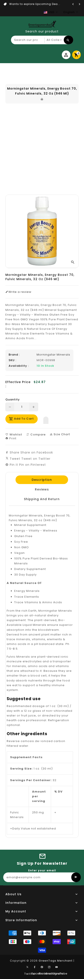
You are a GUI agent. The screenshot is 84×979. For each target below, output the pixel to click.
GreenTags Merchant (56, 961)
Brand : (14, 355)
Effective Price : (18, 384)
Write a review (19, 292)
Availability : (19, 366)
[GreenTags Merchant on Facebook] (34, 967)
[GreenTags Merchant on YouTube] (56, 967)
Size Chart (61, 434)
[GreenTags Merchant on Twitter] (27, 967)
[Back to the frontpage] (42, 99)
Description (42, 480)
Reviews (42, 489)
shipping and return (42, 499)
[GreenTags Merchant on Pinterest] (42, 967)
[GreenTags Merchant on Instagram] (49, 967)
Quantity (12, 400)
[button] (46, 419)
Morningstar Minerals (53, 355)
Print (12, 438)
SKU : (12, 360)
